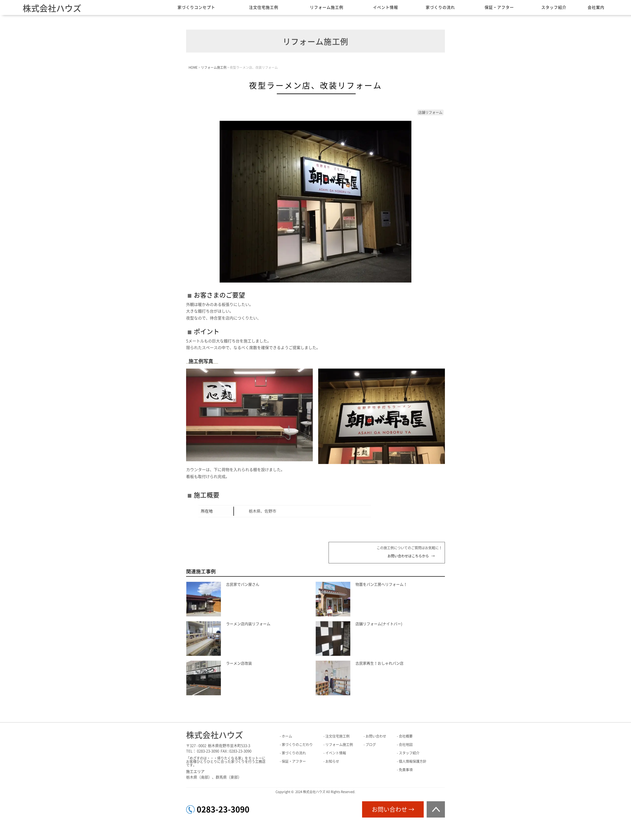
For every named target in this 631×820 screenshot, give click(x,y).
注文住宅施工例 (263, 7)
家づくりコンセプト (196, 7)
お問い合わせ (376, 736)
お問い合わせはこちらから (408, 556)
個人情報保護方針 (412, 761)
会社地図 (406, 744)
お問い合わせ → (393, 809)
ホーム (287, 736)
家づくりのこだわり (297, 744)
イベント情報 (385, 7)
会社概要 (406, 736)
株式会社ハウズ (52, 8)
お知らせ (332, 761)
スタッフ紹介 (553, 7)
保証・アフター (499, 7)
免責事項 (406, 769)
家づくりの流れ (440, 7)
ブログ (371, 744)
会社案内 (596, 7)
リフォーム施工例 (326, 7)
